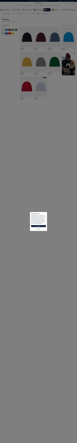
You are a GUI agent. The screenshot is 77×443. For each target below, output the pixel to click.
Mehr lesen (40, 223)
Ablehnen (38, 228)
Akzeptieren (38, 226)
